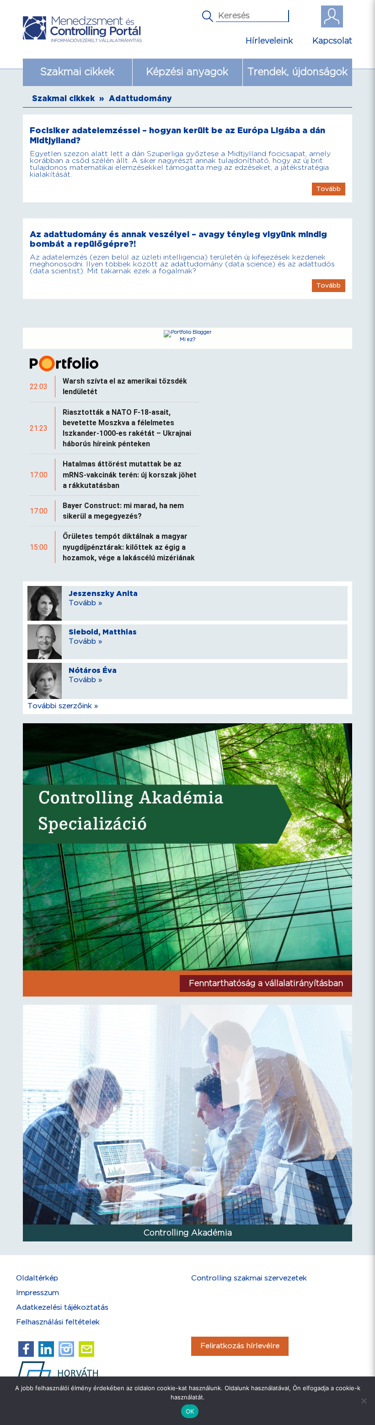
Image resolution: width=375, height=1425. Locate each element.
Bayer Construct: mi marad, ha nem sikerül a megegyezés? (123, 510)
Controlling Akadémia (188, 1233)
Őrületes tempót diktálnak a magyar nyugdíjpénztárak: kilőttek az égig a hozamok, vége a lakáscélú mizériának (129, 547)
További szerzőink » (62, 706)
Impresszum (37, 1293)
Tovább (328, 189)
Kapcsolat (332, 41)
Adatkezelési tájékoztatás (62, 1307)
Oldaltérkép (37, 1278)
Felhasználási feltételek (58, 1322)
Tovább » (85, 603)
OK (190, 1411)
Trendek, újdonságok (297, 72)
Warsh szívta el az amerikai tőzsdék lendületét (125, 386)
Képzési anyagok (187, 72)
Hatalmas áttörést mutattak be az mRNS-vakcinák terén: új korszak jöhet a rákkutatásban (130, 474)
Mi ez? (187, 339)
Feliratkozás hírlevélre (239, 1346)
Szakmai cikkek (77, 72)
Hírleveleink (269, 41)
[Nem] (363, 1400)
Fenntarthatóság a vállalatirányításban (266, 983)
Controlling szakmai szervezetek (249, 1278)
